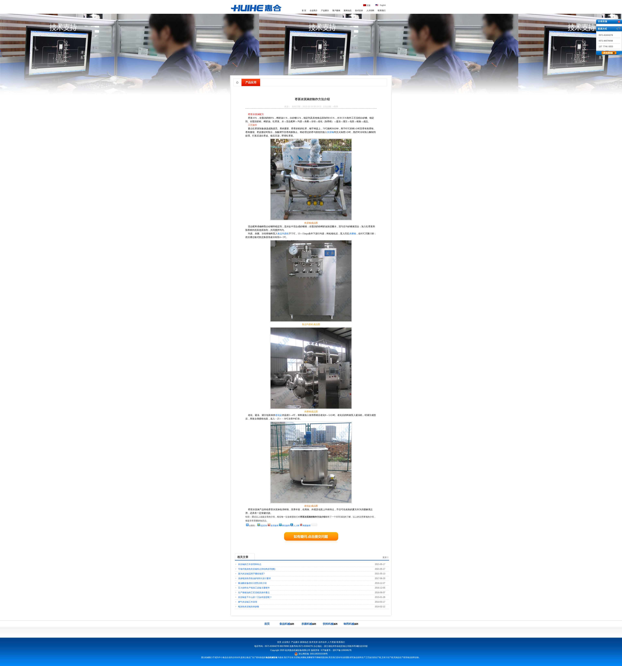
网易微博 (307, 526)
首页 (279, 642)
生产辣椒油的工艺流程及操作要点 (254, 592)
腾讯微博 (286, 526)
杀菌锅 (352, 233)
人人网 (296, 526)
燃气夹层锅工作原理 (247, 602)
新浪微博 (274, 526)
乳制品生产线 (399, 657)
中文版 (367, 5)
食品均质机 (283, 233)
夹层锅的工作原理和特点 (249, 564)
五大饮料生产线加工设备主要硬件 (254, 588)
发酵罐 (309, 657)
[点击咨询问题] (609, 54)
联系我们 (382, 10)
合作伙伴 (322, 642)
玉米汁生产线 (387, 657)
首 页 (304, 10)
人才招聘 (370, 10)
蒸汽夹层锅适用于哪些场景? (251, 573)
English (383, 5)
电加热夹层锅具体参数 (248, 606)
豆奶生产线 (376, 657)
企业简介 (313, 10)
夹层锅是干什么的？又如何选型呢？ (255, 597)
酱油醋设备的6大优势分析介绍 (252, 583)
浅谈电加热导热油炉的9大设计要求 (254, 578)
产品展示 (325, 10)
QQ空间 (263, 526)
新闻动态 (347, 10)
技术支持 (359, 10)
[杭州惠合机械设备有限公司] (256, 12)
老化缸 (278, 415)
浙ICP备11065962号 (342, 650)
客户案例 (336, 10)
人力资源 (331, 642)
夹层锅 (330, 132)
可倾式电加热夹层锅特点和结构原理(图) (256, 569)
